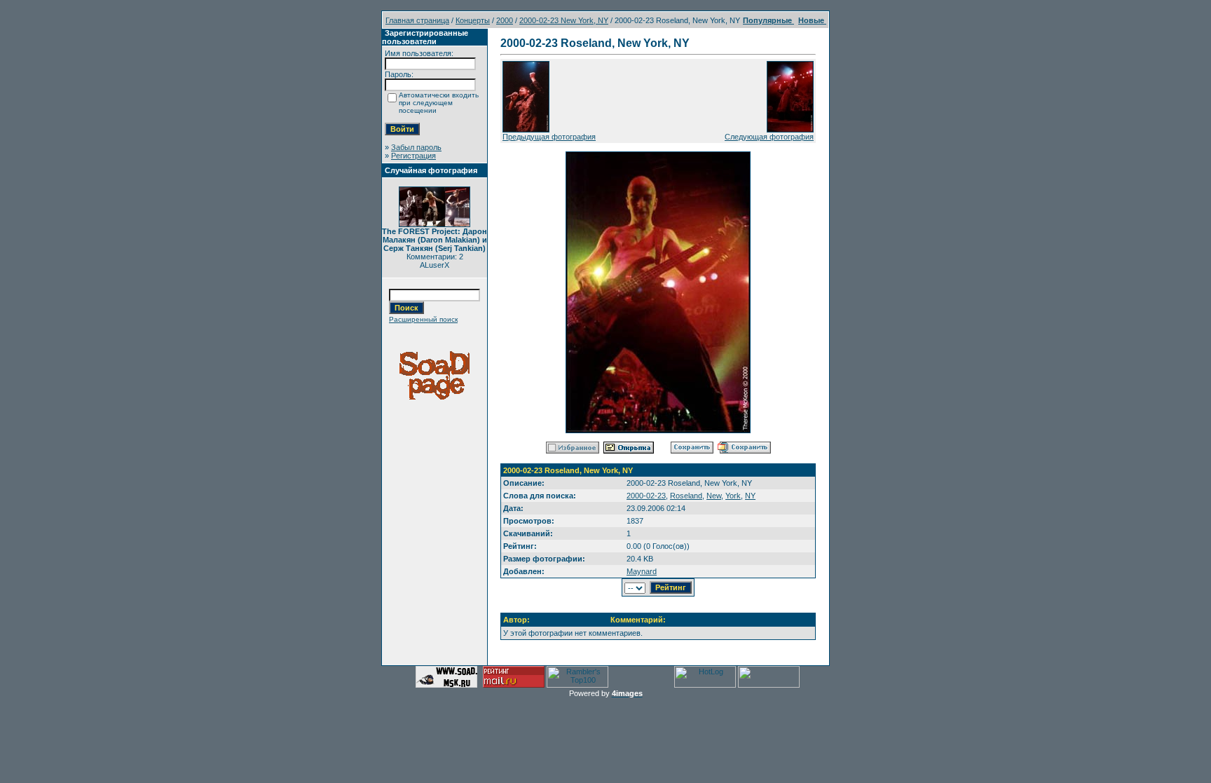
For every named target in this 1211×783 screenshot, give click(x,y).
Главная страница (417, 20)
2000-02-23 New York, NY (563, 20)
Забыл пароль (416, 147)
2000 (504, 20)
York (733, 495)
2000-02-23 (646, 495)
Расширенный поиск (423, 319)
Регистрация (413, 155)
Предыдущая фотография (549, 136)
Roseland (686, 495)
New (713, 495)
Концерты (473, 20)
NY (750, 495)
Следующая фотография (769, 136)
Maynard (642, 571)
